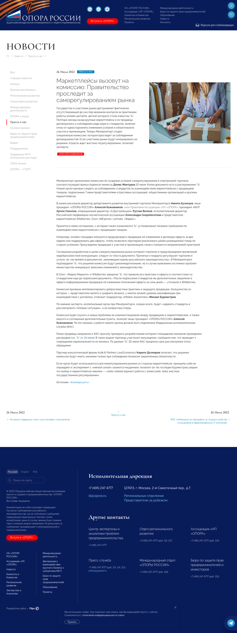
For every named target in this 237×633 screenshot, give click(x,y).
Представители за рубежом (146, 500)
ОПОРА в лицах (19, 116)
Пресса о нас (35, 56)
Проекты (129, 22)
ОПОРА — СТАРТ (20, 169)
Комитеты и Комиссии (136, 15)
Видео (14, 142)
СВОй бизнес (18, 163)
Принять (72, 622)
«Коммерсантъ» (79, 382)
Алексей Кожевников (70, 154)
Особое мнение (20, 128)
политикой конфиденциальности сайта (103, 615)
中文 (35, 472)
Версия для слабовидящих (217, 25)
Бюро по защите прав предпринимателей (182, 11)
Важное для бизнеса (23, 89)
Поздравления (19, 148)
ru (231, 14)
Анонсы (15, 84)
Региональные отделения (144, 496)
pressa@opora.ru (97, 570)
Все (12, 72)
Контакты (165, 22)
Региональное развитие (137, 18)
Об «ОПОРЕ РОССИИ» (137, 8)
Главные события (21, 78)
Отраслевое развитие (24, 101)
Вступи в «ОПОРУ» (102, 21)
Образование (167, 15)
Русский (12, 472)
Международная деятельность (176, 8)
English (25, 472)
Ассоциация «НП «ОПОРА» (139, 11)
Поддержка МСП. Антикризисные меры (23, 156)
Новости (164, 18)
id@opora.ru (97, 496)
